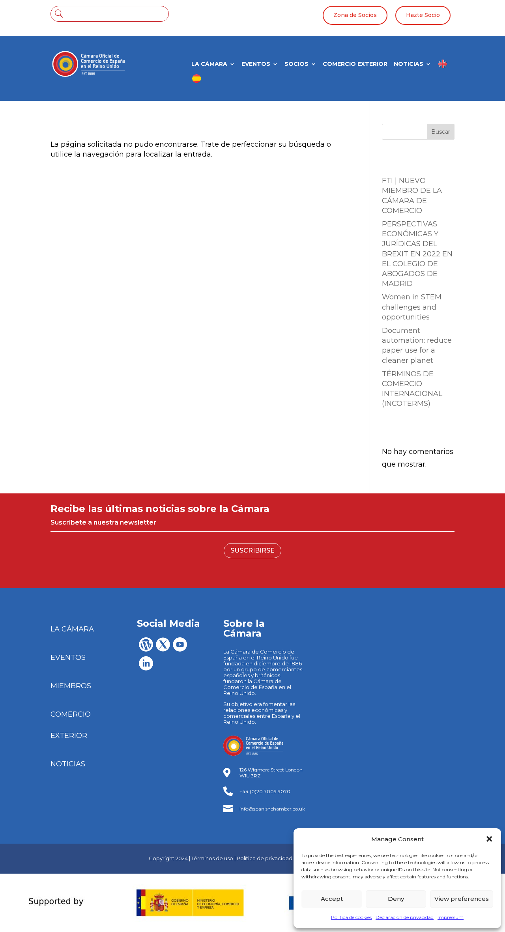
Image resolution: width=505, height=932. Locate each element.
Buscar (440, 131)
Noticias (408, 64)
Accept (332, 898)
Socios (296, 64)
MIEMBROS (70, 686)
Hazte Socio (423, 15)
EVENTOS (68, 657)
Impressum (451, 917)
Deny (396, 898)
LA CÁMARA (209, 64)
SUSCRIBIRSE (252, 550)
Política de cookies (351, 917)
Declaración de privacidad (405, 917)
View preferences (461, 898)
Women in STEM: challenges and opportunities (412, 307)
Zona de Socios (355, 15)
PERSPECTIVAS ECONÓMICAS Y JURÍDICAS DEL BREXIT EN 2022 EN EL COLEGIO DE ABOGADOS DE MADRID (417, 254)
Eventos (255, 64)
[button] (489, 839)
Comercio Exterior (355, 64)
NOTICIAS (67, 764)
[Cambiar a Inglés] (443, 67)
